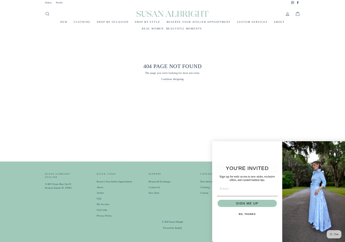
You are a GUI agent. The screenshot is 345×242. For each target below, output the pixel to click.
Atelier (100, 193)
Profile (59, 2)
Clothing (82, 22)
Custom (204, 193)
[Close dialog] (341, 145)
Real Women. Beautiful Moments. (172, 28)
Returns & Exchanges (160, 181)
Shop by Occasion (113, 22)
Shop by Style (147, 22)
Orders (48, 2)
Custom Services (252, 22)
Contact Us (154, 187)
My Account (103, 204)
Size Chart (154, 193)
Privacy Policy (104, 216)
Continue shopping (172, 79)
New (63, 22)
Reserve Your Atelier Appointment (199, 22)
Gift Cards (102, 210)
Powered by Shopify (172, 228)
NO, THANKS (240, 214)
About (279, 22)
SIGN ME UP (240, 203)
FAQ (99, 198)
